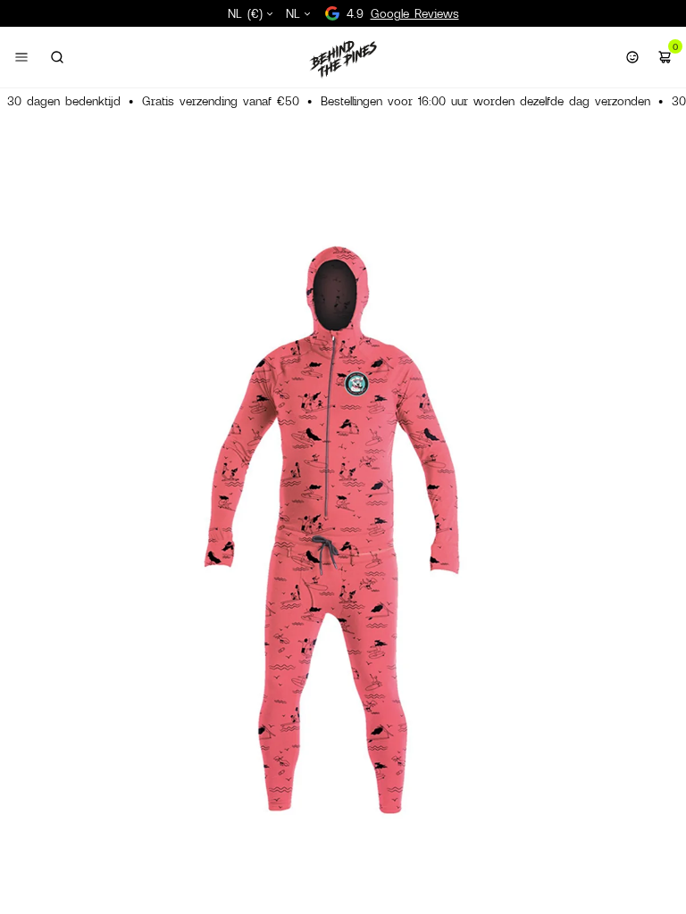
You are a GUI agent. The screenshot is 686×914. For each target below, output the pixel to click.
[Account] (632, 57)
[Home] (343, 59)
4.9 (403, 13)
